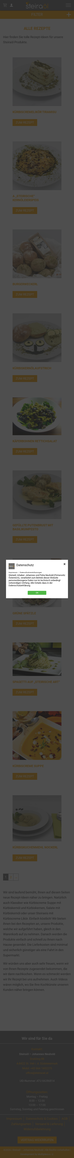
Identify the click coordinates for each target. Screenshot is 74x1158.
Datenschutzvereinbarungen (31, 572)
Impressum (13, 572)
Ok (37, 593)
